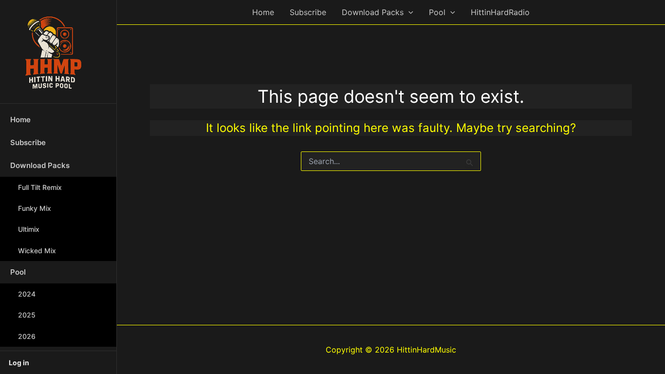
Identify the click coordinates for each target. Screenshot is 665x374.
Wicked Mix (37, 250)
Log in (19, 362)
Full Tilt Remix (40, 187)
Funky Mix (34, 208)
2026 (27, 336)
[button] (408, 12)
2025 (27, 315)
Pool (18, 272)
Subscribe (28, 142)
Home (20, 119)
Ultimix (28, 229)
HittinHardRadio (500, 12)
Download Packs (40, 165)
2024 (27, 294)
